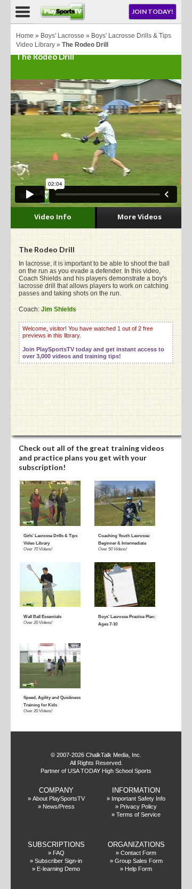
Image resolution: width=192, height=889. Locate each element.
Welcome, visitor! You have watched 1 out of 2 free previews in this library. (93, 342)
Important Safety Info (138, 798)
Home (25, 35)
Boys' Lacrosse (62, 35)
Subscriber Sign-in (58, 861)
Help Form (138, 869)
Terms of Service (138, 814)
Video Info (52, 216)
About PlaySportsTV (59, 798)
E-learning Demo (58, 869)
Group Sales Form (139, 861)
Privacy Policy (138, 806)
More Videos (139, 216)
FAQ (59, 853)
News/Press (59, 806)
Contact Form (138, 853)
